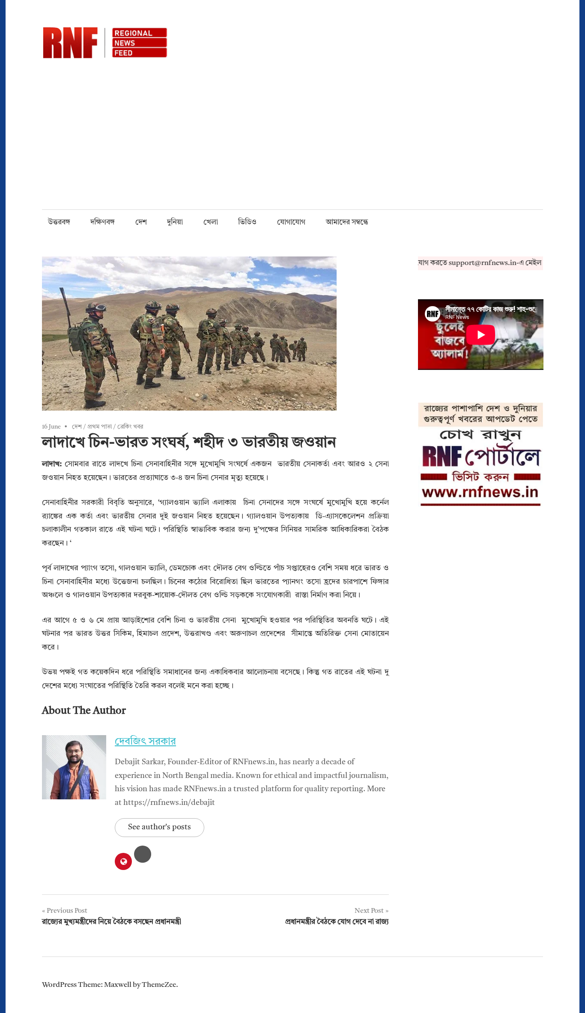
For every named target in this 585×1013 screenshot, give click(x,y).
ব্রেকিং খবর (130, 427)
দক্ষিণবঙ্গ (102, 222)
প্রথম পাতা (99, 427)
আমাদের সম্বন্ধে (347, 222)
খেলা (210, 222)
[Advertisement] (292, 123)
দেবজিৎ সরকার (145, 742)
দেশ (141, 222)
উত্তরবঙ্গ (59, 222)
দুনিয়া (175, 222)
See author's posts (159, 827)
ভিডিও (247, 222)
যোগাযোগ (291, 222)
